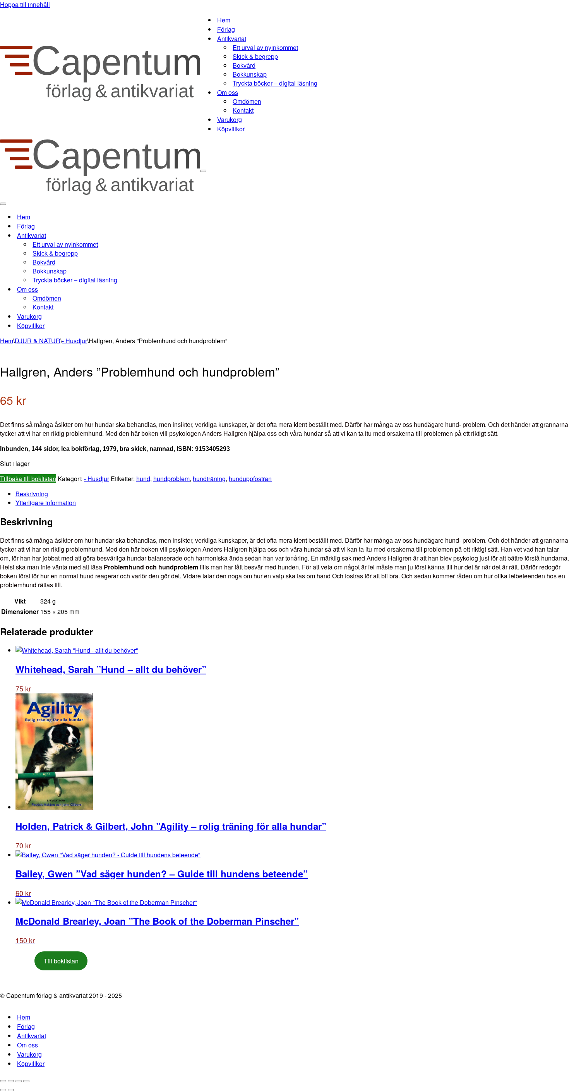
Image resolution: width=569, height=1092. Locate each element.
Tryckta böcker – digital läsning (275, 83)
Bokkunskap (250, 74)
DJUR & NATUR (37, 340)
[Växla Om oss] (135, 289)
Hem (223, 19)
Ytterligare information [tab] (45, 502)
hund (143, 478)
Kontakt (243, 110)
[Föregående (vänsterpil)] (3, 1090)
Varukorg (229, 119)
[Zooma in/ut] (3, 1081)
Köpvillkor (231, 128)
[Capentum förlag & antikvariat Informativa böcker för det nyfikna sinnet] (100, 98)
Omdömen (247, 101)
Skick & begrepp (255, 56)
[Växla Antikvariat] (135, 235)
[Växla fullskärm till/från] (11, 1081)
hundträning (209, 478)
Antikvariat (31, 1035)
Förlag (226, 29)
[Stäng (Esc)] (26, 1081)
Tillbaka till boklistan (28, 478)
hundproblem (171, 478)
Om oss (27, 1044)
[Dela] (18, 1081)
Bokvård (244, 65)
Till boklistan (61, 960)
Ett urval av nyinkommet (265, 47)
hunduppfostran (250, 478)
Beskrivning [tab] (31, 493)
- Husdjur (74, 340)
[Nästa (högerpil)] (11, 1090)
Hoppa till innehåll (25, 4)
